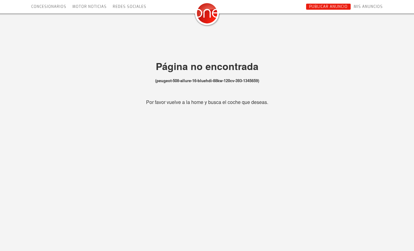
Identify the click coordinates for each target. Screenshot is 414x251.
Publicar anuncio (328, 6)
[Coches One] (207, 15)
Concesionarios (48, 6)
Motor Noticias (89, 6)
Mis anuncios (368, 6)
